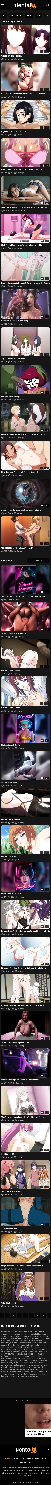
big (4, 15)
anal (38, 15)
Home (7, 1459)
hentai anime (16, 15)
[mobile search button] (48, 5)
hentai (29, 15)
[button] (47, 15)
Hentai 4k (21, 1482)
